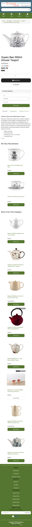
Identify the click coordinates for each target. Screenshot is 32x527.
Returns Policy (16, 499)
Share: (3, 65)
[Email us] (13, 516)
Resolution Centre (16, 476)
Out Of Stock (16, 398)
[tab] (5, 111)
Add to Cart (16, 173)
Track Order (16, 473)
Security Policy (16, 502)
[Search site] (29, 9)
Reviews (21, 111)
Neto (21, 524)
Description (5, 111)
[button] (16, 85)
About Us (16, 481)
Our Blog (16, 484)
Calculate (16, 105)
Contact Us (16, 488)
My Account (16, 470)
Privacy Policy (16, 496)
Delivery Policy (16, 505)
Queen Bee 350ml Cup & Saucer (16, 196)
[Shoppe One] (16, 4)
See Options (16, 304)
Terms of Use (16, 493)
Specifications (13, 111)
